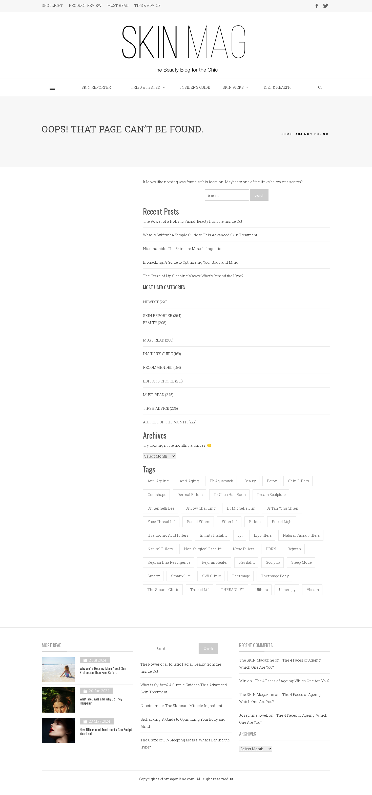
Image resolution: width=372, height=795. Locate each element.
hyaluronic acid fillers (168, 535)
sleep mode (301, 562)
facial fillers (198, 521)
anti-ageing (158, 481)
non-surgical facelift (202, 549)
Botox (272, 481)
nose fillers (244, 549)
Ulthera (262, 589)
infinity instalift (213, 535)
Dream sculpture (271, 494)
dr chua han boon (230, 494)
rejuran (294, 549)
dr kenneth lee (161, 508)
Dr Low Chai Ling (200, 508)
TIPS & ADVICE (147, 5)
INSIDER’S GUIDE (195, 87)
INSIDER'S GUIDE (158, 353)
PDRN (271, 549)
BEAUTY (150, 322)
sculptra (273, 562)
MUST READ (118, 5)
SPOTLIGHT (52, 5)
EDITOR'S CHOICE (158, 381)
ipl (240, 535)
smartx (154, 576)
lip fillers (263, 535)
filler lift (230, 521)
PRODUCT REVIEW (85, 5)
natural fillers (160, 549)
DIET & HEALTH (277, 87)
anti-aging (189, 481)
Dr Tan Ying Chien (282, 508)
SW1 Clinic (211, 576)
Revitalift (247, 562)
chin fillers (298, 481)
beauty (250, 481)
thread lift (200, 589)
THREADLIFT (232, 589)
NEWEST (151, 302)
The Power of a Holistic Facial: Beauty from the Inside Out (192, 221)
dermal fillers (190, 494)
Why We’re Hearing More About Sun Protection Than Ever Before (103, 670)
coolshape (157, 494)
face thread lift (162, 521)
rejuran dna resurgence (169, 562)
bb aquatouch (221, 481)
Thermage (241, 576)
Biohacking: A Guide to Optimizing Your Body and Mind (190, 262)
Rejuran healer (215, 562)
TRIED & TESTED (145, 87)
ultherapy (287, 589)
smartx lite (181, 576)
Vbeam (313, 589)
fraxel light (282, 521)
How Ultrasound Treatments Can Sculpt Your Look (106, 731)
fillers (255, 521)
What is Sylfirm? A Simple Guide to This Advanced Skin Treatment (200, 235)
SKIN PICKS (233, 87)
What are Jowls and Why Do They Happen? (101, 700)
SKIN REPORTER (96, 87)
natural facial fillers (301, 535)
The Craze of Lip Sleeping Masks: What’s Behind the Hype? (193, 276)
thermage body (275, 576)
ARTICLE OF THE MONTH (165, 422)
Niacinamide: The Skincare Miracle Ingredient (184, 248)
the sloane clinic (163, 589)
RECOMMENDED (158, 367)
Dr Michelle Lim (241, 508)
